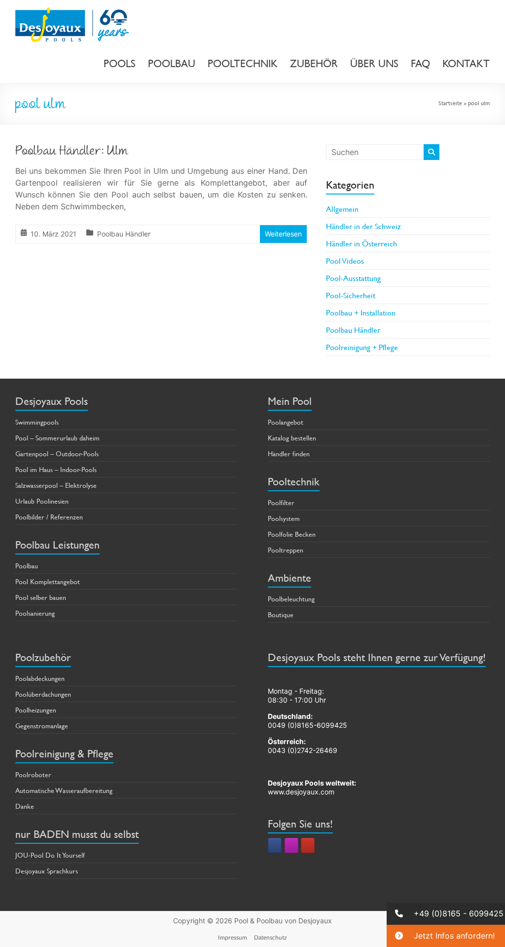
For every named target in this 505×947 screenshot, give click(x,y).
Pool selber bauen (40, 597)
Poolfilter (281, 502)
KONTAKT (466, 64)
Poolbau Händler (123, 234)
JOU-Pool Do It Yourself (50, 855)
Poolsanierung (35, 613)
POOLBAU (171, 64)
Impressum (232, 937)
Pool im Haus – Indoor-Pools (56, 469)
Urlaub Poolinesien (42, 501)
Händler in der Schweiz (363, 226)
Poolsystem (284, 518)
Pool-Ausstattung (353, 277)
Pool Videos (345, 260)
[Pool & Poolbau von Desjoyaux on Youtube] (308, 845)
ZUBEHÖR (314, 64)
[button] (446, 914)
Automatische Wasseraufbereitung (63, 790)
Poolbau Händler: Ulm (71, 152)
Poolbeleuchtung (291, 598)
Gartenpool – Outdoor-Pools (57, 453)
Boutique (280, 614)
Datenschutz (270, 937)
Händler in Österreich (361, 243)
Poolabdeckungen (40, 678)
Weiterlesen (283, 234)
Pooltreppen (285, 550)
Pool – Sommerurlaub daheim (57, 438)
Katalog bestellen (292, 438)
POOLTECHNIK (243, 64)
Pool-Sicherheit (350, 295)
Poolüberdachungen (43, 694)
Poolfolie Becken (292, 534)
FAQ (420, 64)
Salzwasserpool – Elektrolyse (56, 485)
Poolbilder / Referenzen (49, 517)
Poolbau (26, 565)
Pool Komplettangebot (47, 581)
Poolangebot (285, 422)
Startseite (450, 102)
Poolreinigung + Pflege (362, 347)
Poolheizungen (35, 710)
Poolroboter (33, 774)
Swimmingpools (37, 422)
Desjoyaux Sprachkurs (46, 871)
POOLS (120, 64)
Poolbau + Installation (361, 312)
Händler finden (289, 453)
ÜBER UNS (374, 64)
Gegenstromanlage (41, 725)
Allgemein (342, 208)
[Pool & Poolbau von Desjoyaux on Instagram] (291, 845)
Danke (24, 806)
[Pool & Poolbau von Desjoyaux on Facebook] (275, 845)
